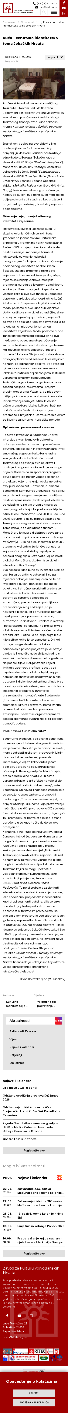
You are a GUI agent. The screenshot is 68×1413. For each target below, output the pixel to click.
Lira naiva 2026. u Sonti (20, 1087)
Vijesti (13, 1039)
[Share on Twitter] (61, 57)
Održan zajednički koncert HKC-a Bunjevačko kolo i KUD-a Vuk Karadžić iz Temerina (31, 1111)
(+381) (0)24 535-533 (46, 4)
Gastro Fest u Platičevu (20, 1139)
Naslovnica (9, 22)
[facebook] (8, 1316)
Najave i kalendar (21, 1047)
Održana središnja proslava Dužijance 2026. (31, 1097)
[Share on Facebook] (57, 57)
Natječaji (15, 1055)
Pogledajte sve (34, 1150)
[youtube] (20, 1316)
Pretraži (44, 12)
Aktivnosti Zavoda (22, 1031)
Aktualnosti (28, 22)
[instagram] (32, 1316)
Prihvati (34, 1393)
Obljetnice (17, 1063)
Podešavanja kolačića (34, 1403)
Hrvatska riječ (37, 979)
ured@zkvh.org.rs (15, 1337)
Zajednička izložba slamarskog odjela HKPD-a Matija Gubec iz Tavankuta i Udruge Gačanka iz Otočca (30, 1127)
